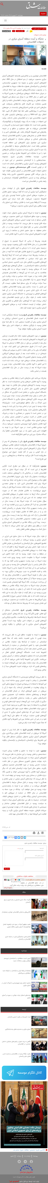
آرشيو (12, 1156)
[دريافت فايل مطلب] (37, 833)
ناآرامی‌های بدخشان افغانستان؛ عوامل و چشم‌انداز (16, 912)
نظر (27, 31)
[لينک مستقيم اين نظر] (8, 880)
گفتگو (44, 29)
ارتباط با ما (27, 1156)
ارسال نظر (7, 869)
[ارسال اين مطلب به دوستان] (42, 833)
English (43, 14)
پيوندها (35, 1156)
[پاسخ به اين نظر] (8, 888)
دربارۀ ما (19, 1156)
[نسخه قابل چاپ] (33, 833)
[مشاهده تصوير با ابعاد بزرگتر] (43, 48)
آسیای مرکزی (37, 29)
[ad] (24, 1073)
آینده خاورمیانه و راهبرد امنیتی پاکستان (19, 1017)
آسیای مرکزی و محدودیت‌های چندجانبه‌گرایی (18, 1029)
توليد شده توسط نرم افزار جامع (24, 1181)
